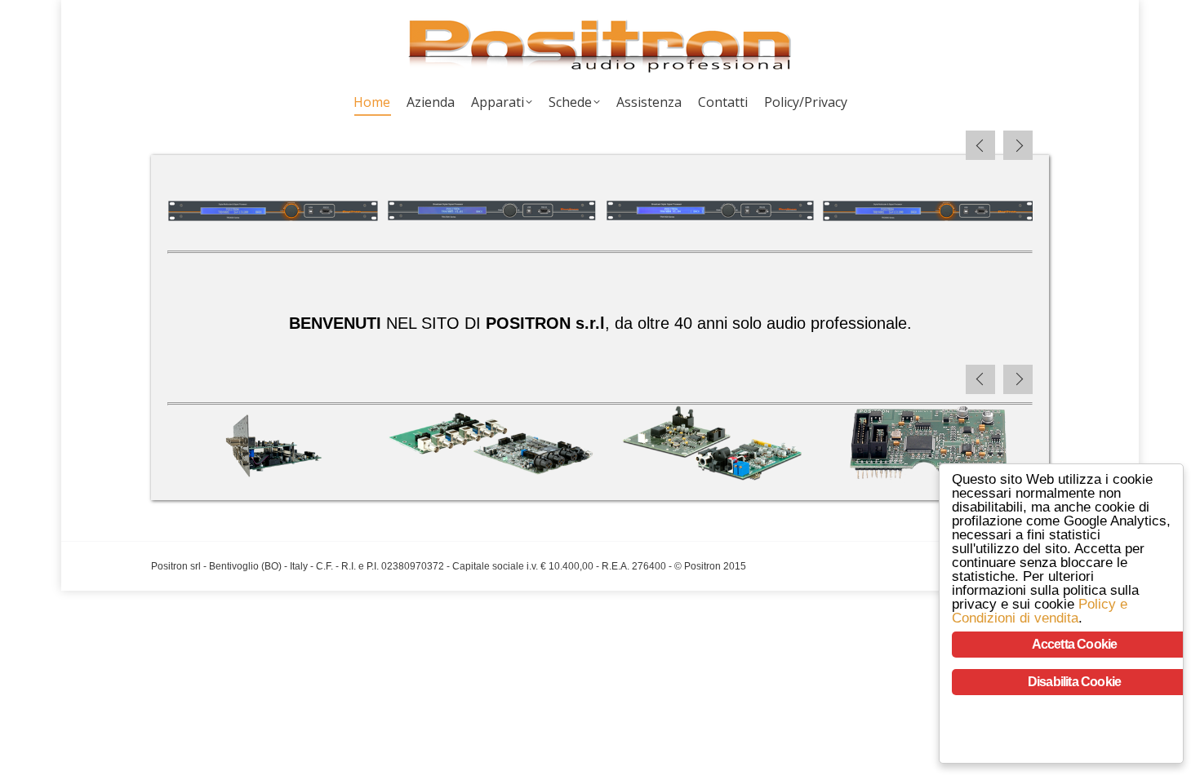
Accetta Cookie (1075, 644)
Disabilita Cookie (1074, 682)
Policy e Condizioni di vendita (1039, 611)
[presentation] (980, 145)
